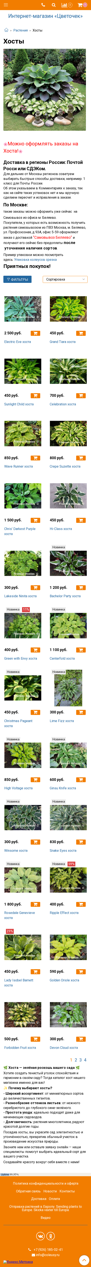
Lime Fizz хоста (62, 721)
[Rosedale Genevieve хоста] (22, 880)
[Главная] (6, 30)
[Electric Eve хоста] (22, 308)
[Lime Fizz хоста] (68, 688)
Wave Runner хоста (18, 466)
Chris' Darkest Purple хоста (20, 531)
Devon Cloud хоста (64, 1048)
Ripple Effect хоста (64, 913)
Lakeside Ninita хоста (20, 596)
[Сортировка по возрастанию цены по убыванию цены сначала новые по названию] (65, 279)
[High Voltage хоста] (22, 755)
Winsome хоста (16, 851)
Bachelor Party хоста (65, 596)
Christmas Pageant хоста (18, 723)
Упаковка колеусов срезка (35, 260)
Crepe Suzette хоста (65, 466)
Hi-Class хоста (61, 529)
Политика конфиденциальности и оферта (45, 1183)
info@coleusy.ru (47, 1255)
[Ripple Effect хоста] (68, 880)
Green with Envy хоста (20, 659)
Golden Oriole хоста (64, 980)
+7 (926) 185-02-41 (48, 1250)
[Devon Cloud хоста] (68, 1014)
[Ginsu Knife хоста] (68, 755)
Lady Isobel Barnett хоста (18, 982)
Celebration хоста (63, 404)
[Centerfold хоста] (68, 625)
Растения (20, 30)
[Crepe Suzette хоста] (68, 433)
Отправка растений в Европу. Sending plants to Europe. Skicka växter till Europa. (45, 1208)
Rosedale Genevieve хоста (19, 915)
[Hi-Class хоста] (68, 495)
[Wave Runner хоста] (22, 433)
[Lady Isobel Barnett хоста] (22, 947)
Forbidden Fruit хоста (20, 1048)
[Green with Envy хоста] (22, 625)
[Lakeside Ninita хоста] (22, 563)
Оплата (54, 1199)
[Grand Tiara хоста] (68, 308)
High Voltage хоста (18, 788)
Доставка (38, 1199)
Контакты (67, 1191)
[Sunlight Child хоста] (22, 371)
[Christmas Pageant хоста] (22, 688)
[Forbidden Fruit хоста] (22, 1014)
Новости (50, 1191)
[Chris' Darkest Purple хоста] (22, 495)
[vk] (40, 1236)
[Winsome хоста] (22, 817)
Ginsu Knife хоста (63, 788)
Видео (46, 1218)
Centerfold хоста (62, 659)
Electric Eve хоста (17, 342)
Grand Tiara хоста (63, 342)
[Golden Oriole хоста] (68, 947)
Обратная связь (28, 1191)
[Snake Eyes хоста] (68, 817)
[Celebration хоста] (68, 371)
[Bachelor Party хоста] (68, 563)
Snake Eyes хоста (63, 851)
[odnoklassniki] (50, 1236)
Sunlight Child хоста (19, 404)
